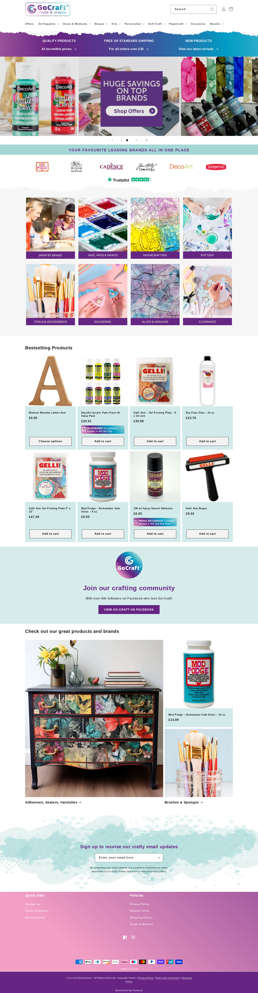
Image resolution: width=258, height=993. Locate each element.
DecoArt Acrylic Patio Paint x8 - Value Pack (101, 414)
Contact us (32, 904)
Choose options (50, 441)
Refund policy (35, 917)
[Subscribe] (158, 857)
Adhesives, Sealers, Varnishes (51, 802)
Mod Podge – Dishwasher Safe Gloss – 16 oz (197, 714)
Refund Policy (139, 910)
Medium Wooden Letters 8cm (47, 412)
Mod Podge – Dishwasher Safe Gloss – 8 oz (100, 510)
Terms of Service (36, 910)
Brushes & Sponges (182, 802)
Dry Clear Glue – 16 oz (200, 412)
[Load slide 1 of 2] (121, 140)
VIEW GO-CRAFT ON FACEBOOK (129, 609)
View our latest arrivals (196, 49)
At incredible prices (57, 49)
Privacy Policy (139, 904)
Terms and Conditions (167, 978)
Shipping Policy (141, 917)
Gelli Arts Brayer (196, 508)
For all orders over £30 (126, 49)
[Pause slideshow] (146, 140)
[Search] (212, 9)
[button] (48, 24)
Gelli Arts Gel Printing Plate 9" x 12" (49, 510)
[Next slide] (136, 140)
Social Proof (122, 990)
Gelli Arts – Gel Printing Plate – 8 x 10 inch (155, 414)
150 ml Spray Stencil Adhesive (153, 508)
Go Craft (133, 969)
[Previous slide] (112, 140)
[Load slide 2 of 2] (127, 140)
